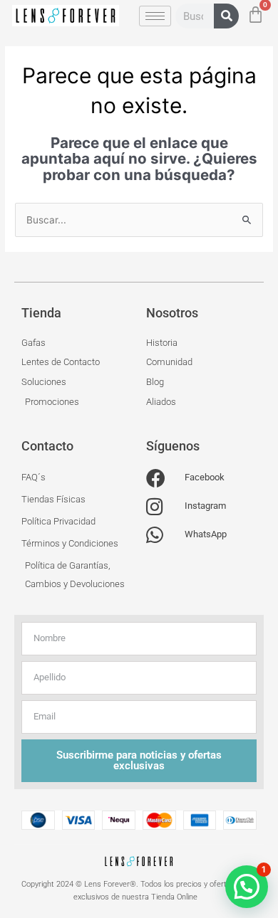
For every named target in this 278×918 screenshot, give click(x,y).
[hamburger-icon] (155, 16)
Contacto (47, 445)
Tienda (41, 312)
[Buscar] (226, 16)
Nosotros (172, 312)
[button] (246, 886)
